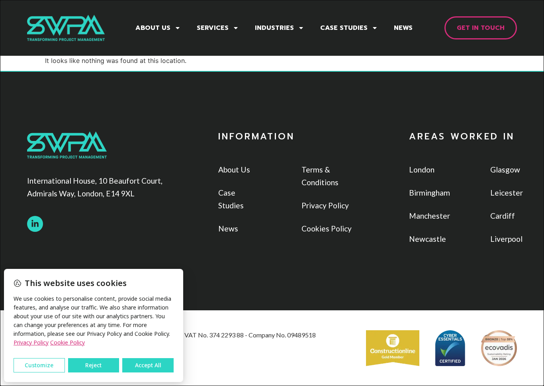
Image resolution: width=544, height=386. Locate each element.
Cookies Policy (326, 228)
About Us (152, 28)
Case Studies (344, 28)
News (403, 28)
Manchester (425, 215)
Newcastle (425, 238)
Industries (274, 28)
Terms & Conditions (320, 176)
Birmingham (425, 192)
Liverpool (503, 238)
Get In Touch (481, 28)
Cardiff (502, 215)
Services (213, 28)
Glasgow (503, 169)
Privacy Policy (325, 205)
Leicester (503, 192)
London (421, 169)
